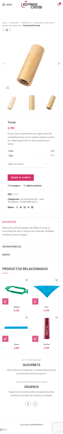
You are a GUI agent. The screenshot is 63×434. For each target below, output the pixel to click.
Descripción (9, 222)
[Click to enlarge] (8, 88)
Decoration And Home (44, 23)
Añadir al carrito (21, 177)
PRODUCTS (26, 23)
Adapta (17, 307)
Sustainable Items (28, 202)
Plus (46, 307)
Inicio (4, 23)
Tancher (46, 344)
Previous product (3, 30)
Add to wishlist (33, 186)
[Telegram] (32, 207)
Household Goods (31, 25)
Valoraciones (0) (11, 246)
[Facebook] (17, 207)
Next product (9, 30)
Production (14, 23)
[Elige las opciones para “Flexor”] (5, 339)
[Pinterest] (25, 207)
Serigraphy (13, 202)
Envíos (6, 255)
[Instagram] (35, 404)
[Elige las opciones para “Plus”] (35, 301)
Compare (15, 186)
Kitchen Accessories (11, 25)
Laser (41, 199)
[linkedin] (28, 207)
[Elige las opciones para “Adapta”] (5, 301)
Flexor (16, 344)
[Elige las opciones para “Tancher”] (35, 339)
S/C (53, 151)
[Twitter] (21, 207)
